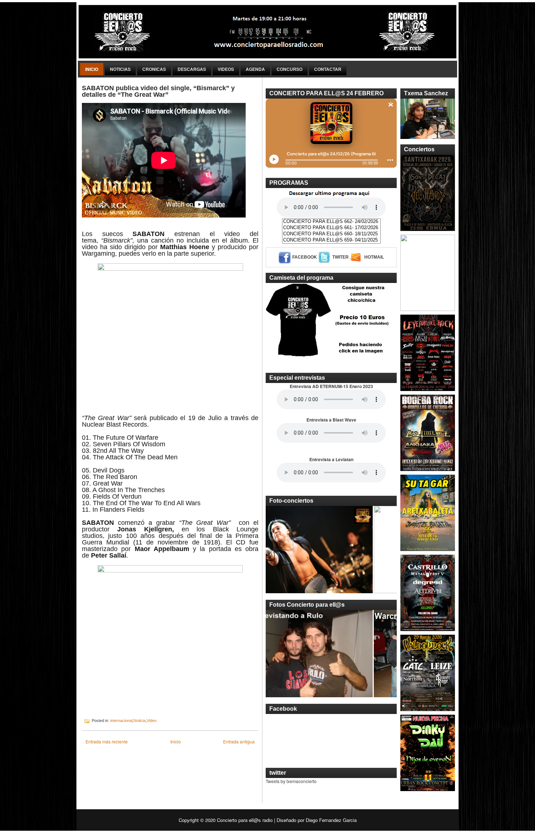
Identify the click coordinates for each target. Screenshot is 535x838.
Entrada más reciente (107, 741)
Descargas (192, 69)
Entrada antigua (239, 741)
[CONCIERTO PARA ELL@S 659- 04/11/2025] (331, 240)
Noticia (140, 720)
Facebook (304, 257)
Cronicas (154, 69)
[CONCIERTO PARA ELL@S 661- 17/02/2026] (331, 228)
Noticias (120, 69)
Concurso (289, 69)
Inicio (91, 69)
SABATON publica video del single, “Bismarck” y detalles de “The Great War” (158, 91)
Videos (226, 69)
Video (151, 720)
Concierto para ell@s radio (245, 820)
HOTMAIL (374, 257)
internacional (121, 720)
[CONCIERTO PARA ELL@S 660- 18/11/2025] (331, 234)
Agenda (255, 69)
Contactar (327, 69)
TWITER (340, 257)
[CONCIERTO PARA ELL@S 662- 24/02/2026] (331, 222)
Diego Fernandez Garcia (331, 820)
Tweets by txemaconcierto (291, 781)
